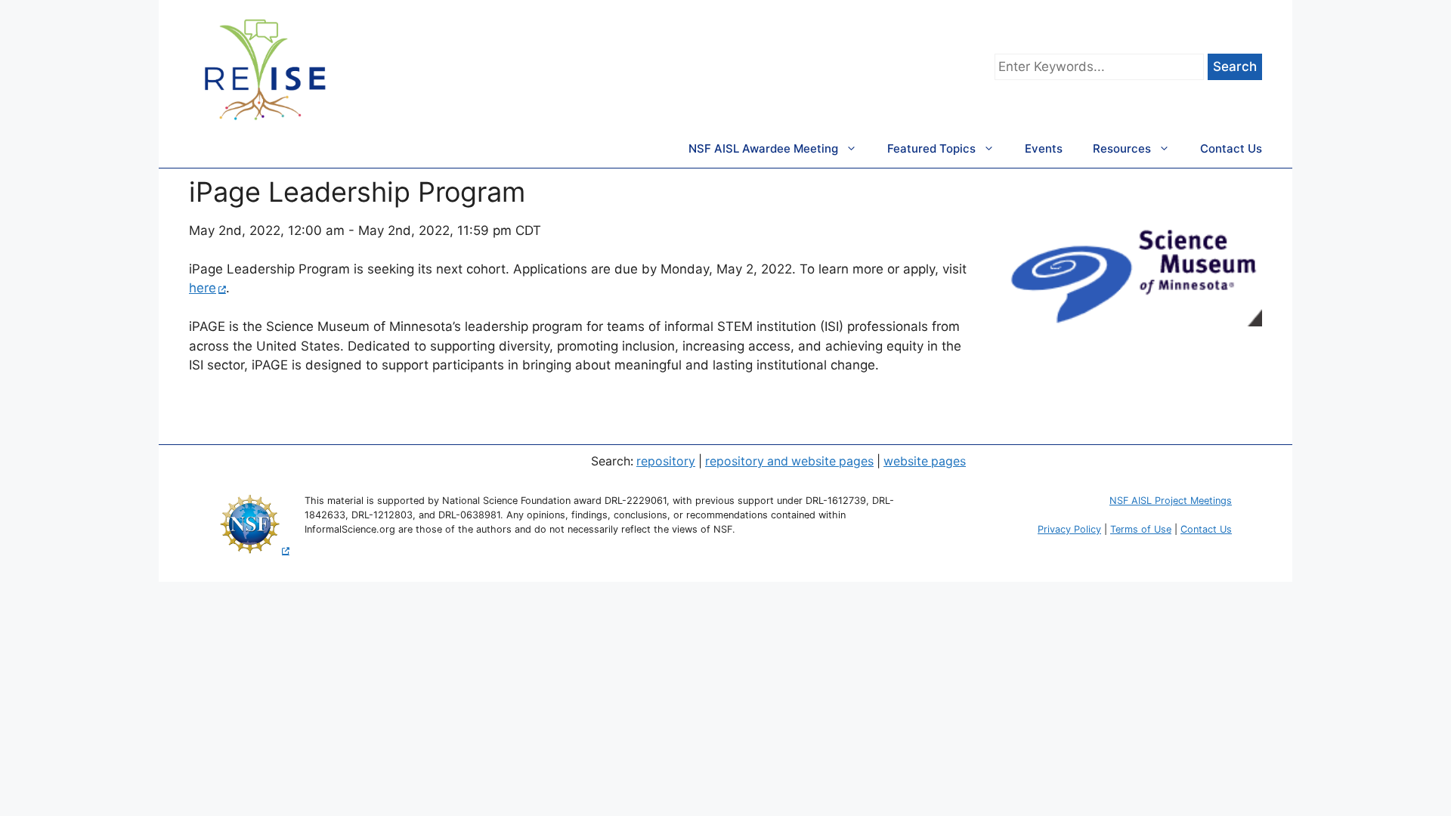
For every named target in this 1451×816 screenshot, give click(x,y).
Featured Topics (931, 148)
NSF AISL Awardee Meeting (763, 148)
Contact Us (1231, 148)
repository (665, 461)
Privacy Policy (1069, 529)
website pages (924, 461)
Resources (1122, 148)
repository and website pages (789, 461)
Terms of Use (1140, 529)
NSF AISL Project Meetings (1170, 500)
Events (1044, 148)
